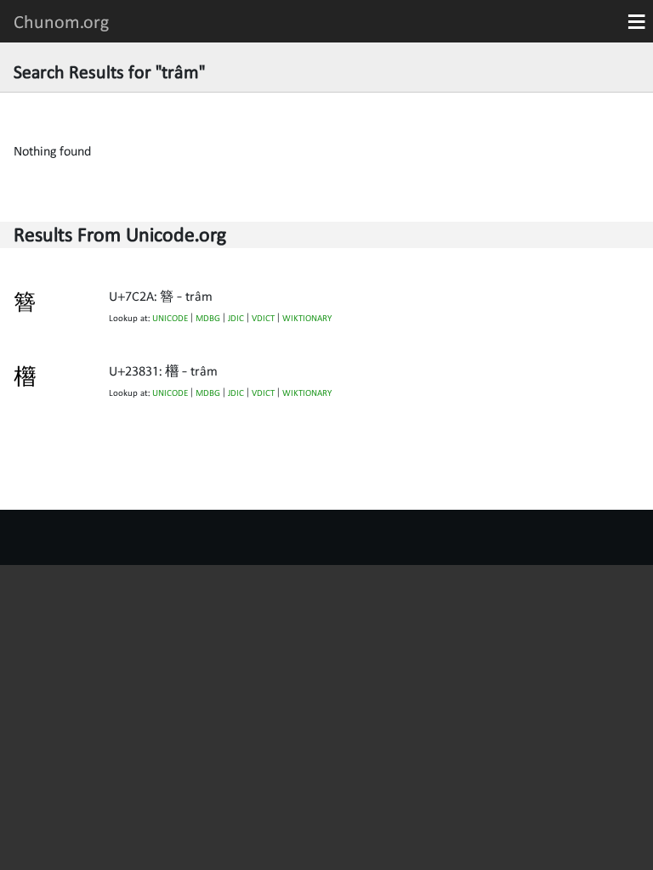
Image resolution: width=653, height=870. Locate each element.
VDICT (263, 318)
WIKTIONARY (307, 318)
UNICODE (170, 318)
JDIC (236, 318)
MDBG (208, 318)
